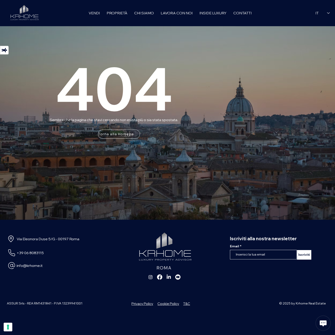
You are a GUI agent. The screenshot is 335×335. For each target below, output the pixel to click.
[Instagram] (150, 277)
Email (235, 246)
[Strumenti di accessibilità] (4, 50)
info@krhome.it (30, 265)
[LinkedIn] (168, 277)
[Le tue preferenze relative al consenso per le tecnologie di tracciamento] (8, 327)
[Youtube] (177, 277)
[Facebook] (159, 277)
